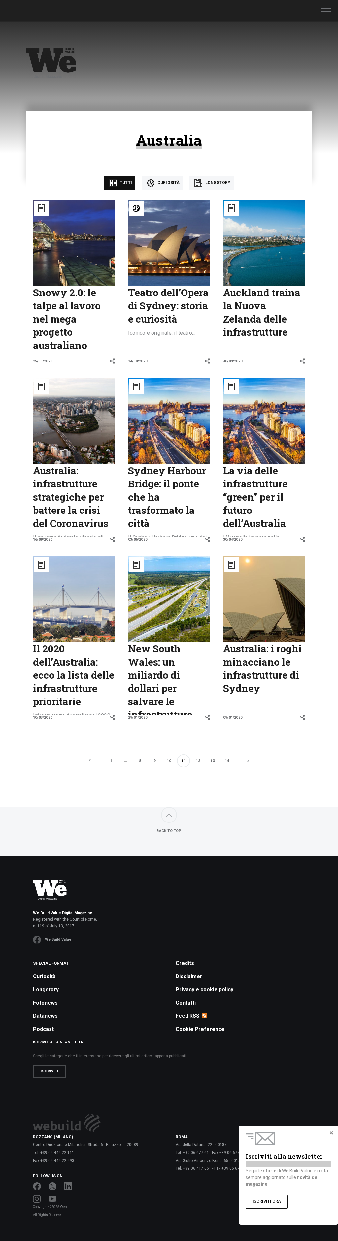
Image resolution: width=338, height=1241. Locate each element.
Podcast (43, 1029)
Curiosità (168, 182)
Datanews (45, 1016)
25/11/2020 (42, 361)
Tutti (125, 182)
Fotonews (45, 1003)
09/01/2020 (232, 717)
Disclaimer (189, 976)
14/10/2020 (137, 361)
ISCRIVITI (49, 1071)
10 (169, 761)
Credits (185, 963)
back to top (168, 831)
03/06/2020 (137, 539)
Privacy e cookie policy (204, 989)
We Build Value (58, 939)
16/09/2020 (42, 539)
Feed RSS (187, 1016)
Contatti (186, 1003)
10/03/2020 (42, 717)
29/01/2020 (137, 717)
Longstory (217, 182)
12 (198, 761)
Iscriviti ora (267, 1201)
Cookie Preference (200, 1029)
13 (212, 761)
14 (227, 761)
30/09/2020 (232, 361)
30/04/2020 (232, 539)
